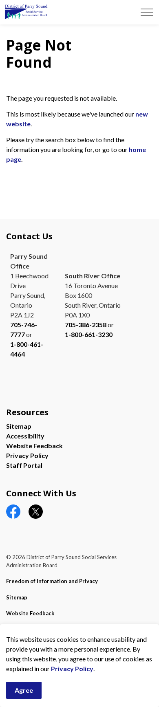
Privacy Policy (72, 668)
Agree (24, 690)
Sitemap (18, 426)
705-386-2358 (85, 324)
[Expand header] (147, 12)
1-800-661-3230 (89, 334)
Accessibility (25, 436)
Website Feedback (34, 445)
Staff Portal (24, 465)
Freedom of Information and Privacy (52, 581)
